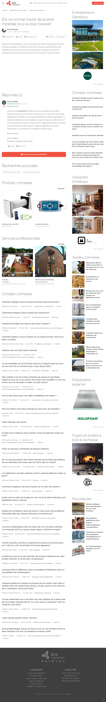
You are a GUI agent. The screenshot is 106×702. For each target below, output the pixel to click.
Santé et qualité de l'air (42, 426)
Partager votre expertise (70, 678)
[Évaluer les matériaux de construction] (78, 343)
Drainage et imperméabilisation (42, 577)
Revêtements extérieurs (41, 317)
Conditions (30, 686)
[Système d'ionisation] (50, 206)
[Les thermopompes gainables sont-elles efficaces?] (78, 557)
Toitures (36, 480)
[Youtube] (46, 661)
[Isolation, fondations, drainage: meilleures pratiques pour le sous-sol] (78, 329)
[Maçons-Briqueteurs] (50, 261)
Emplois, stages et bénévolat (36, 678)
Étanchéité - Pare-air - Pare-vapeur (44, 518)
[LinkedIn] (53, 661)
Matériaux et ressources (37, 10)
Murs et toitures (38, 453)
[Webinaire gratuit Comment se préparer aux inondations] (78, 543)
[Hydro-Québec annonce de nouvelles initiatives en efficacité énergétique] (78, 529)
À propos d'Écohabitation (36, 673)
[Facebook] (42, 661)
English (69, 694)
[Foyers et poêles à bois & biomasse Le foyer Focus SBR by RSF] (87, 466)
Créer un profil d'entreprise (70, 673)
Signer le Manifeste (36, 681)
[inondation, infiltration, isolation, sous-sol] (78, 301)
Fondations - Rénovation (43, 344)
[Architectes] (17, 261)
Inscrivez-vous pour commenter (34, 154)
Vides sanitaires (34, 550)
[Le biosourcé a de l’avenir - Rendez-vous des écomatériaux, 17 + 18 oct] (78, 287)
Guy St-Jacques (12, 101)
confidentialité (41, 686)
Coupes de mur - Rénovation (43, 306)
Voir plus (61, 188)
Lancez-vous (98, 3)
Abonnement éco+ (70, 675)
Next (65, 207)
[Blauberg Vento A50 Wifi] (17, 206)
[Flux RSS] (63, 661)
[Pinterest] (60, 661)
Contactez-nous (36, 684)
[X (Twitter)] (56, 661)
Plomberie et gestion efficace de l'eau (45, 609)
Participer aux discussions (71, 681)
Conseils (4, 10)
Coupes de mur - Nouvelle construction (45, 400)
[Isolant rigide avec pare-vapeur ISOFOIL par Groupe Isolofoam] (87, 406)
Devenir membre (36, 676)
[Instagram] (49, 661)
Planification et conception (18, 10)
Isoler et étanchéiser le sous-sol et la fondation (46, 328)
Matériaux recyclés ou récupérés (41, 563)
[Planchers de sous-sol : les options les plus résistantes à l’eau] (78, 514)
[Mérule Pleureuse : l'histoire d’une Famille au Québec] (78, 357)
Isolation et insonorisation (46, 467)
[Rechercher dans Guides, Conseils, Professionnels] (31, 3)
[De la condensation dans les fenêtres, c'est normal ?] (78, 315)
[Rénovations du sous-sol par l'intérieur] (78, 273)
